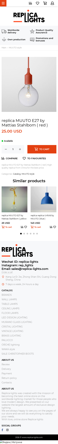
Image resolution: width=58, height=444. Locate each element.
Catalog (17, 174)
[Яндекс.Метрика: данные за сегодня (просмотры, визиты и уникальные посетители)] (11, 442)
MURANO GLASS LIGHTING (17, 322)
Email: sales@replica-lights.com (25, 269)
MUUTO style (28, 174)
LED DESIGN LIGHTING (15, 317)
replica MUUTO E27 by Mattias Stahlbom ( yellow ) (14, 217)
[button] (21, 233)
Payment (7, 373)
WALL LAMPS (9, 299)
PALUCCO (7, 340)
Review (6, 364)
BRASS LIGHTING (11, 335)
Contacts (7, 382)
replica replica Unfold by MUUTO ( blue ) (42, 217)
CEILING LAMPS (10, 308)
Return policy (9, 378)
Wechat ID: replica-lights (20, 262)
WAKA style (8, 349)
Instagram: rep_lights (17, 265)
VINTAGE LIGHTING (12, 331)
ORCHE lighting (11, 344)
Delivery (6, 369)
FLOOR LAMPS (10, 313)
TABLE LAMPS (10, 304)
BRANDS (7, 294)
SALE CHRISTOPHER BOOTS (18, 353)
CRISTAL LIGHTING (12, 326)
